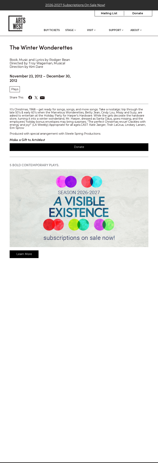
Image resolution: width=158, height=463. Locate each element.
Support (115, 30)
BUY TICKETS (52, 30)
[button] (30, 97)
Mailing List (109, 13)
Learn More (24, 254)
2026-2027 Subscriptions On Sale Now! (75, 5)
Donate (137, 13)
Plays (14, 89)
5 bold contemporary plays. (34, 165)
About (135, 30)
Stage (69, 30)
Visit (90, 30)
